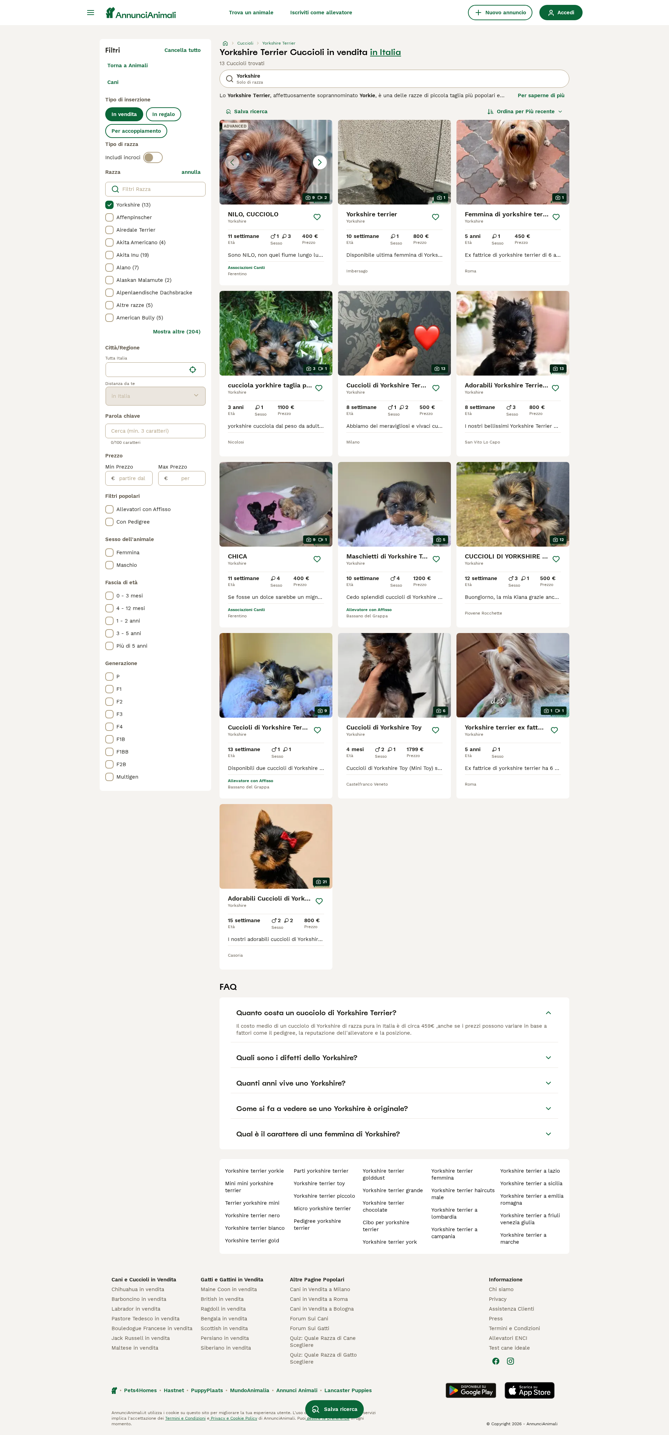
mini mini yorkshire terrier (249, 1187)
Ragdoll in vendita (223, 1309)
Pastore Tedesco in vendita (145, 1319)
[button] (276, 162)
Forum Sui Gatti (309, 1328)
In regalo (163, 114)
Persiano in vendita (225, 1338)
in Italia (385, 52)
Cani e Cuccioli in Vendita (144, 1279)
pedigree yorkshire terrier (317, 1224)
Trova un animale (251, 12)
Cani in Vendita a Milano (320, 1289)
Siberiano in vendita (226, 1348)
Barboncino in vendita (139, 1299)
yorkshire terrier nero (252, 1215)
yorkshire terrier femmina (452, 1174)
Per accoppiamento (136, 131)
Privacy (498, 1299)
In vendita (124, 114)
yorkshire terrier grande (393, 1190)
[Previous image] (232, 162)
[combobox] (146, 370)
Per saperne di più (541, 95)
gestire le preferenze (327, 1418)
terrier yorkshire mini (252, 1203)
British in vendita (222, 1299)
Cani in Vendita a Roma (319, 1299)
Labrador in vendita (136, 1309)
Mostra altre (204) (177, 332)
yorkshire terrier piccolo (324, 1196)
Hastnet (174, 1390)
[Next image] (320, 162)
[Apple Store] (530, 1390)
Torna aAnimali (127, 65)
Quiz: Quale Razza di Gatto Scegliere (323, 1358)
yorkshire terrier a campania (454, 1233)
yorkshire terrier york (390, 1242)
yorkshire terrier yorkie (254, 1171)
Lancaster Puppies (348, 1390)
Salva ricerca (251, 111)
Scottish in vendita (224, 1328)
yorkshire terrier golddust (383, 1174)
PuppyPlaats (207, 1390)
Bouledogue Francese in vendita (152, 1328)
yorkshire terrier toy (319, 1183)
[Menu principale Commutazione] (91, 13)
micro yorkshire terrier (322, 1208)
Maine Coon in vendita (229, 1289)
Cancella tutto (182, 50)
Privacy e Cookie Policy (233, 1418)
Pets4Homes (140, 1390)
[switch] (153, 157)
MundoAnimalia (249, 1390)
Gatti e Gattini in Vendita (232, 1279)
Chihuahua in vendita (138, 1289)
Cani (112, 82)
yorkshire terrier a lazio (530, 1171)
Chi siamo (501, 1289)
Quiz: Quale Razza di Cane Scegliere (323, 1341)
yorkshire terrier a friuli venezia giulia (530, 1219)
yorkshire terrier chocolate (383, 1206)
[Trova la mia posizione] (193, 370)
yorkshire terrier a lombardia (454, 1213)
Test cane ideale (509, 1348)
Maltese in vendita (135, 1348)
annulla (191, 172)
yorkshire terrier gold (252, 1240)
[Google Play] (471, 1390)
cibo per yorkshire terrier (386, 1226)
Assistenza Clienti (511, 1309)
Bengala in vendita (224, 1319)
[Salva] (317, 217)
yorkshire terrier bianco (255, 1228)
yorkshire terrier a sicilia (531, 1183)
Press (496, 1319)
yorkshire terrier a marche (523, 1238)
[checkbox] (109, 205)
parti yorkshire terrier (321, 1171)
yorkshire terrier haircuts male (463, 1194)
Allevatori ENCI (508, 1338)
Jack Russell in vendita (141, 1338)
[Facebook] (496, 1361)
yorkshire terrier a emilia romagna (531, 1199)
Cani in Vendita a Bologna (322, 1309)
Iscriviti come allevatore (321, 12)
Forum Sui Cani (309, 1319)
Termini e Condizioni (514, 1328)
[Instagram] (510, 1361)
